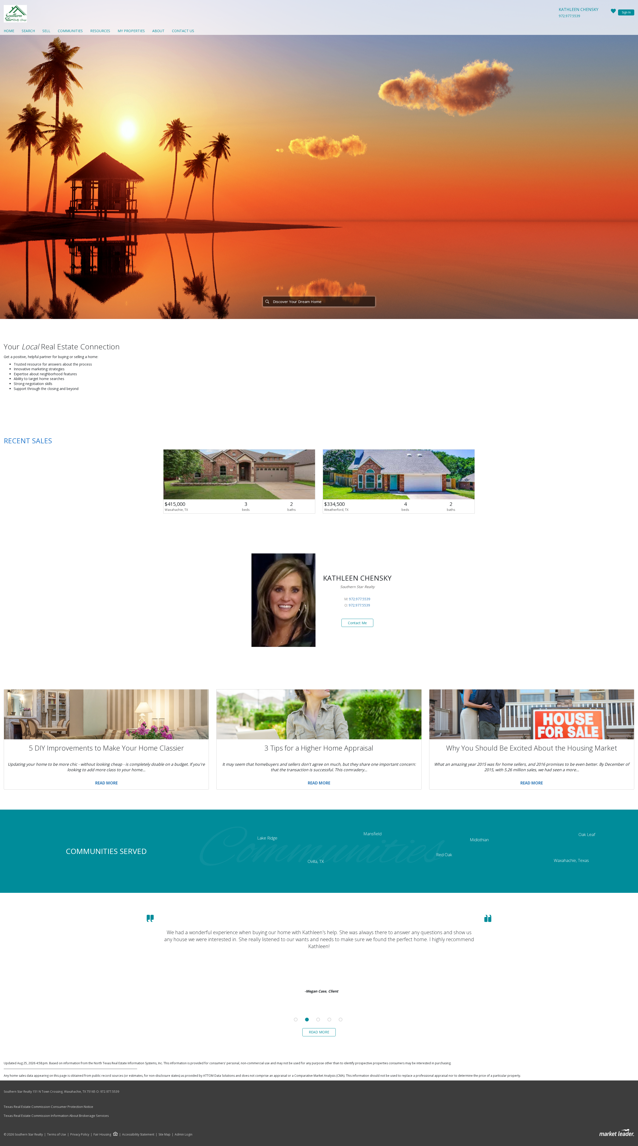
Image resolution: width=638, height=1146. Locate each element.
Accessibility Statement (138, 1135)
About (158, 30)
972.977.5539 (569, 15)
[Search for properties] (267, 301)
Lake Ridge (267, 838)
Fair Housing (102, 1134)
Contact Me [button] (357, 622)
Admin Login (183, 1135)
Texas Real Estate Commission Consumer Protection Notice (48, 1106)
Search (28, 30)
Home (9, 30)
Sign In (626, 12)
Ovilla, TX (316, 861)
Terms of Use (56, 1135)
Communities (70, 30)
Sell (46, 30)
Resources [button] (100, 30)
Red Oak (444, 854)
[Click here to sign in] (613, 12)
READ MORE (319, 1032)
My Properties (131, 30)
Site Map (164, 1135)
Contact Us (183, 30)
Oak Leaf (586, 834)
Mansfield (372, 834)
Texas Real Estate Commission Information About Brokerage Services (56, 1115)
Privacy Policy (79, 1135)
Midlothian (479, 839)
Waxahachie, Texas (571, 860)
